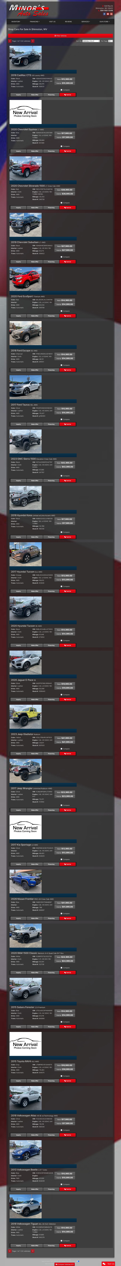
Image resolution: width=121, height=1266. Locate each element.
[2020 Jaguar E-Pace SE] (26, 662)
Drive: (13, 84)
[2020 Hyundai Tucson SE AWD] (26, 608)
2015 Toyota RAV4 (25, 1061)
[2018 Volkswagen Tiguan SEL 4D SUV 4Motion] (26, 1206)
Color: (13, 78)
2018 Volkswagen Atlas (34, 1115)
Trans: (13, 86)
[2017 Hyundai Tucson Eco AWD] (26, 554)
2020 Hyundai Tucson (26, 625)
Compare (66, 90)
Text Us (68, 95)
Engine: (35, 81)
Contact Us (61, 1259)
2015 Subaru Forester (28, 1007)
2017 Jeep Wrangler (31, 788)
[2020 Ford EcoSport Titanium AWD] (26, 279)
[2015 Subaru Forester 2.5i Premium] (26, 990)
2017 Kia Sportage (24, 844)
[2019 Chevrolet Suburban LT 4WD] (26, 225)
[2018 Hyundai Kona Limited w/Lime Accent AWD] (26, 498)
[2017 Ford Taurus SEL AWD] (26, 387)
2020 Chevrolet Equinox (27, 129)
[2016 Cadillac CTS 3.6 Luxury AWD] (26, 58)
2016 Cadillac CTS (27, 75)
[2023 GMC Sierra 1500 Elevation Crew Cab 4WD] (26, 441)
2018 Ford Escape (24, 350)
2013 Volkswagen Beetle (29, 1169)
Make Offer (34, 95)
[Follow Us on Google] (111, 14)
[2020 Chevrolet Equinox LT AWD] (26, 112)
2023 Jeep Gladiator (25, 734)
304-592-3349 (106, 11)
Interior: (14, 81)
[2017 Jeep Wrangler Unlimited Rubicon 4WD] (26, 771)
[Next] (32, 41)
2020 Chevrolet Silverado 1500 (35, 185)
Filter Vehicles (61, 36)
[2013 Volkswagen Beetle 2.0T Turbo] (26, 1152)
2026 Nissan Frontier (32, 899)
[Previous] (10, 41)
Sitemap (63, 1261)
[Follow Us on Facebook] (104, 14)
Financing (51, 95)
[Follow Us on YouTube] (108, 14)
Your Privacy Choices (71, 1261)
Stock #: (35, 86)
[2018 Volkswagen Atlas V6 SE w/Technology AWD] (26, 1098)
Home (51, 1259)
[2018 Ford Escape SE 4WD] (26, 333)
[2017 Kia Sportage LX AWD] (26, 827)
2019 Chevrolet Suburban (28, 242)
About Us (56, 1259)
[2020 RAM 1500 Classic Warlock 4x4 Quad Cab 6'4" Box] (26, 935)
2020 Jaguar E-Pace (23, 680)
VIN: (34, 78)
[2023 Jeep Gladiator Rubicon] (26, 717)
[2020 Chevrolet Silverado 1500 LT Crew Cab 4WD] (26, 168)
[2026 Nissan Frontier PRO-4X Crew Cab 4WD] (26, 881)
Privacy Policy (68, 1259)
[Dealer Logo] (29, 10)
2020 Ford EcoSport (28, 296)
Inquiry (18, 95)
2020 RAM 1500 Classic (37, 953)
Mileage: (35, 84)
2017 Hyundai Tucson (26, 571)
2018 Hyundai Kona (33, 515)
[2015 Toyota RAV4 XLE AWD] (26, 1044)
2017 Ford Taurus (24, 404)
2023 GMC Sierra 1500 (34, 458)
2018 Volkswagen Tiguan (33, 1223)
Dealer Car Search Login (47, 1261)
